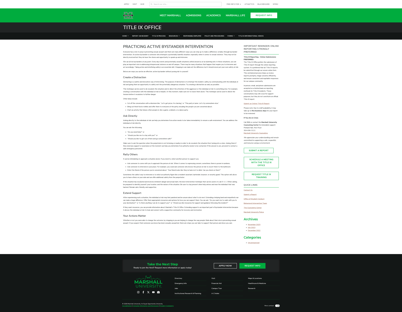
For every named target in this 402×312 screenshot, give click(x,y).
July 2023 (251, 227)
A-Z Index (215, 293)
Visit (213, 278)
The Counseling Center (253, 208)
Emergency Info (181, 283)
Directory (178, 278)
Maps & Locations (255, 278)
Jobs (176, 288)
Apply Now (225, 265)
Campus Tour (216, 288)
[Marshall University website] (128, 15)
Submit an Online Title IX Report (256, 103)
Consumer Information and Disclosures (146, 306)
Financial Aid (216, 283)
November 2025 (254, 224)
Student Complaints (167, 306)
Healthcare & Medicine (257, 283)
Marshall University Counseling (256, 133)
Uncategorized (253, 243)
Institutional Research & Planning (188, 293)
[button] (234, 4)
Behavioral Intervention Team (255, 203)
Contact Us (248, 190)
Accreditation (127, 306)
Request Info (252, 265)
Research (251, 288)
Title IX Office (142, 27)
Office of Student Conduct (254, 199)
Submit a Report (250, 194)
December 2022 (254, 230)
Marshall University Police (254, 212)
